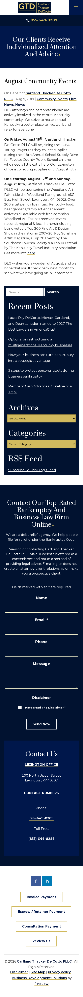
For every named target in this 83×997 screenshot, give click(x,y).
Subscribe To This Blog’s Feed (32, 470)
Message (41, 664)
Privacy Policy (59, 972)
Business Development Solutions (39, 978)
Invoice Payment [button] (41, 897)
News (20, 105)
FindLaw (41, 984)
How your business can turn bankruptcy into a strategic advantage (41, 358)
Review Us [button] (41, 941)
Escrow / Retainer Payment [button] (41, 912)
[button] (76, 7)
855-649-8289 (44, 20)
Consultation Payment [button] (41, 926)
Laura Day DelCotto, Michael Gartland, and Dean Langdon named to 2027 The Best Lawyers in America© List (40, 323)
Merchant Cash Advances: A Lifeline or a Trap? (40, 389)
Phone (41, 642)
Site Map (38, 972)
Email (41, 620)
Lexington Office (41, 765)
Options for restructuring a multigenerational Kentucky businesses (40, 342)
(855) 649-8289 (41, 839)
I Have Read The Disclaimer (44, 707)
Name (41, 598)
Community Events (52, 99)
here (31, 253)
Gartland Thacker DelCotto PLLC (44, 961)
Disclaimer (41, 698)
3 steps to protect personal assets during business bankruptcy (41, 373)
